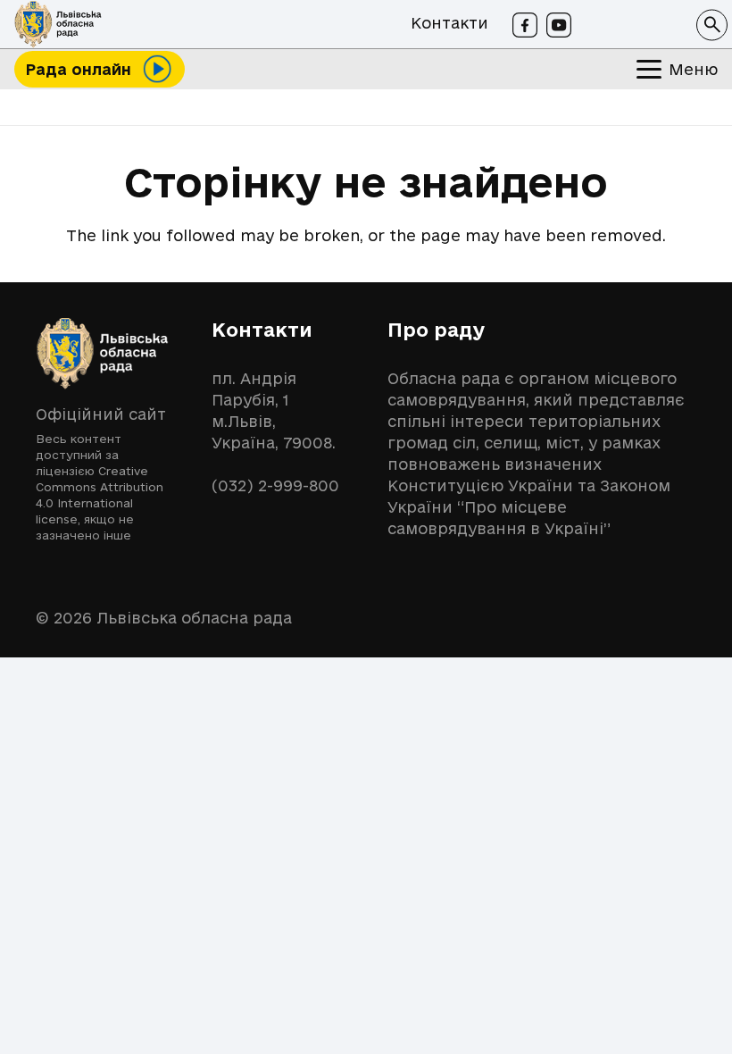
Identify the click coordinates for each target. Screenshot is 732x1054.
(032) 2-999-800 (275, 485)
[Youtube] (558, 25)
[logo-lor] (58, 24)
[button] (712, 24)
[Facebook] (524, 25)
